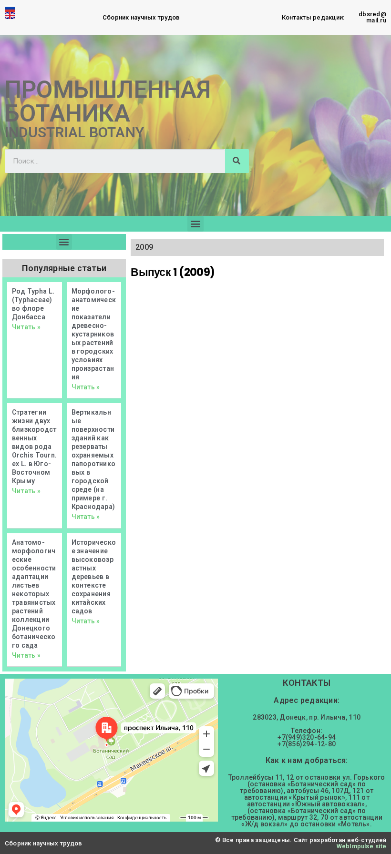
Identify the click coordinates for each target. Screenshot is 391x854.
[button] (195, 224)
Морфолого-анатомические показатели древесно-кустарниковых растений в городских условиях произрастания (94, 334)
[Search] (237, 161)
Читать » (26, 327)
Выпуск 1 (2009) (173, 272)
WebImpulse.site (361, 846)
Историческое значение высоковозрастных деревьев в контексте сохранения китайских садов (94, 577)
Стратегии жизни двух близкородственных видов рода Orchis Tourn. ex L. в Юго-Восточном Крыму (34, 446)
